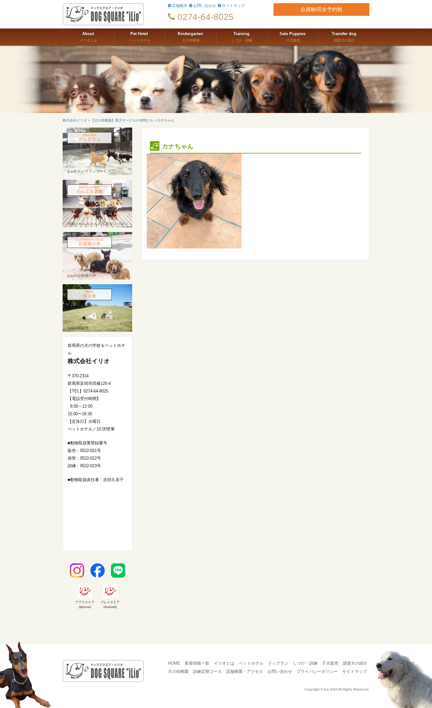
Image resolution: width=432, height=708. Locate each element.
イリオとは (88, 37)
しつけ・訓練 (241, 37)
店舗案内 (179, 5)
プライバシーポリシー (317, 671)
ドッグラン (278, 663)
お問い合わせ (204, 5)
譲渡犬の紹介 (344, 37)
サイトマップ (233, 5)
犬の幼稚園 (190, 37)
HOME (174, 663)
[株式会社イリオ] (110, 14)
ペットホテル (139, 37)
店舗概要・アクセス (244, 671)
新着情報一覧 (197, 663)
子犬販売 (292, 37)
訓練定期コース (207, 671)
